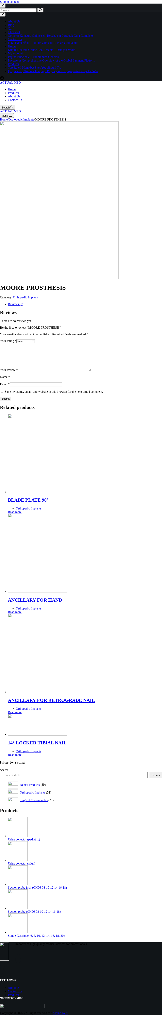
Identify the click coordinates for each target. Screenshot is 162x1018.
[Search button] (40, 10)
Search (4, 770)
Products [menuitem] (13, 92)
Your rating (8, 341)
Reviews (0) (15, 304)
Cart (10, 28)
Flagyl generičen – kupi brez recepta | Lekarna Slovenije (43, 42)
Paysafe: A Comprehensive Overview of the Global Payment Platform (51, 60)
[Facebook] (2, 79)
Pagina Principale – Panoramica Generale (33, 57)
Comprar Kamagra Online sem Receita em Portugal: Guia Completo (50, 35)
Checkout (14, 32)
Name (5, 377)
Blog (11, 25)
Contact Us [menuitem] (15, 100)
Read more (15, 512)
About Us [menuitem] (14, 96)
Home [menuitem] (12, 89)
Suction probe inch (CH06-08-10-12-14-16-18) (37, 887)
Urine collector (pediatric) (24, 839)
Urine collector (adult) (21, 863)
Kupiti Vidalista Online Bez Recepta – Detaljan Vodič (41, 49)
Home (12, 46)
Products (13, 64)
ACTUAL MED (10, 82)
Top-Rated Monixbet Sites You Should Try (34, 67)
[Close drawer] (3, 14)
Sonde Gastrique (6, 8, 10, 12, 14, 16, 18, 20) (36, 935)
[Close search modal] (3, 6)
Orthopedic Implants (26, 297)
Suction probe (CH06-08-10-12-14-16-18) (34, 911)
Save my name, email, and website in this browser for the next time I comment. (54, 391)
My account (15, 53)
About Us (14, 21)
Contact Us (15, 39)
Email (5, 384)
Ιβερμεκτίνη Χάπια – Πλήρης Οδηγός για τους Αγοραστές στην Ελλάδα (53, 71)
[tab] (85, 304)
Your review (9, 370)
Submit (6, 398)
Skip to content (9, 1)
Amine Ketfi (60, 1013)
